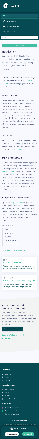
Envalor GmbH (22, 421)
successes (12, 414)
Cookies (23, 429)
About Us (8, 374)
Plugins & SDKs (17, 203)
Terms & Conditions (11, 399)
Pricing (4, 338)
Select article (19, 45)
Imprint (7, 392)
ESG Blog (8, 380)
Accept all (28, 434)
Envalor (7, 377)
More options (12, 434)
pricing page (17, 149)
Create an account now (12, 329)
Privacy (7, 396)
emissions (12, 408)
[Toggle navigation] (34, 6)
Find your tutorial (9, 172)
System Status (9, 389)
